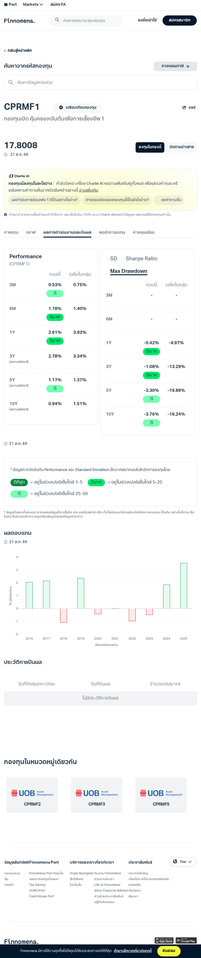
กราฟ (31, 233)
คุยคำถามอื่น (172, 200)
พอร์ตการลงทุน (112, 233)
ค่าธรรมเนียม (143, 233)
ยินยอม (169, 951)
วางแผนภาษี (172, 66)
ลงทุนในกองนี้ (150, 147)
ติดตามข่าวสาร (182, 147)
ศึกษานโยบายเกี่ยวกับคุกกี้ (133, 951)
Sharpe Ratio (141, 259)
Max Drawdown (128, 271)
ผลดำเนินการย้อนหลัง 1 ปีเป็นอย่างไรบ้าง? (44, 200)
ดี (55, 293)
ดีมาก (54, 317)
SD (114, 259)
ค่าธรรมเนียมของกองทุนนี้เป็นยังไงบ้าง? (117, 200)
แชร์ (192, 108)
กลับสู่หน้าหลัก (19, 51)
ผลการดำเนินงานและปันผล (67, 233)
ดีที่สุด (19, 482)
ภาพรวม (11, 233)
